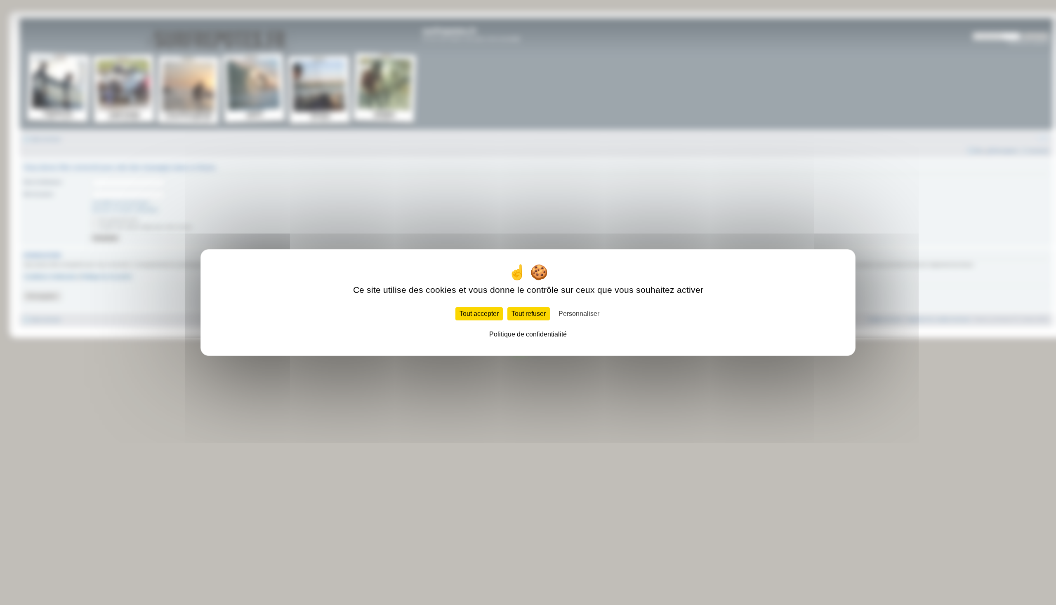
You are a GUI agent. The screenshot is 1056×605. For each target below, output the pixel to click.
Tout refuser (529, 313)
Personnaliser (579, 313)
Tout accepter (479, 313)
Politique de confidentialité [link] (528, 334)
